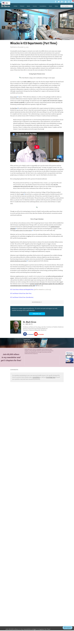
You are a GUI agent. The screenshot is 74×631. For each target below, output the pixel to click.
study (22, 194)
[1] (43, 129)
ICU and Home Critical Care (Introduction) (21, 297)
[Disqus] (37, 401)
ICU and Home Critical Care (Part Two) (21, 293)
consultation (36, 377)
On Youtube (41, 334)
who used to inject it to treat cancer (22, 230)
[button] (71, 6)
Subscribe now (37, 314)
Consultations (42, 6)
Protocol (22, 6)
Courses (35, 6)
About (50, 6)
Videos (56, 6)
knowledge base (50, 377)
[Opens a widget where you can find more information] (67, 628)
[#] (5, 6)
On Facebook (30, 334)
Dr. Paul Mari (13, 108)
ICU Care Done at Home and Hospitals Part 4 (22, 289)
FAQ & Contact (62, 6)
